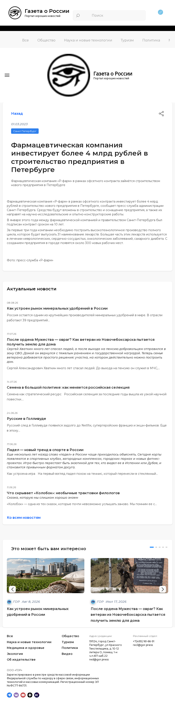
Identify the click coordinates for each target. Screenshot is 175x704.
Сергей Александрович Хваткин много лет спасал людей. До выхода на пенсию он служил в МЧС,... (83, 368)
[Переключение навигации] (7, 75)
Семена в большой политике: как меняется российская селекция (68, 387)
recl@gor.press (143, 645)
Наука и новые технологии (88, 40)
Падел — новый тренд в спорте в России (45, 450)
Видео (67, 654)
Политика (151, 40)
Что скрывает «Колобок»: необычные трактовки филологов (63, 493)
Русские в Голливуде (26, 419)
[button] (162, 589)
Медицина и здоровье (25, 648)
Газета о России (47, 11)
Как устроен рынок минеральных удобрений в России (57, 308)
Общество (46, 40)
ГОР (17, 602)
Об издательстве (21, 659)
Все (25, 40)
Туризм (127, 40)
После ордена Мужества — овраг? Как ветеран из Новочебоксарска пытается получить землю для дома (128, 615)
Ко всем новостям (24, 518)
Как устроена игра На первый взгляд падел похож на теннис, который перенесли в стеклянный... (82, 474)
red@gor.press (99, 659)
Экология (15, 654)
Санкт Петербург (24, 131)
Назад (17, 114)
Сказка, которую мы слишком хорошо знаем (42, 498)
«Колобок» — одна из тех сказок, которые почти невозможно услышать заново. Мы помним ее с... (82, 504)
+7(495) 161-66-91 (143, 641)
